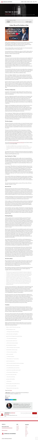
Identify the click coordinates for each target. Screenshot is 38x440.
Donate (17, 427)
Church (26, 426)
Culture (26, 427)
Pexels (11, 390)
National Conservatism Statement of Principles (16, 142)
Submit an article (4, 430)
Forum (26, 430)
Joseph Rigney (7, 13)
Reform (17, 426)
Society (26, 434)
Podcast (17, 428)
